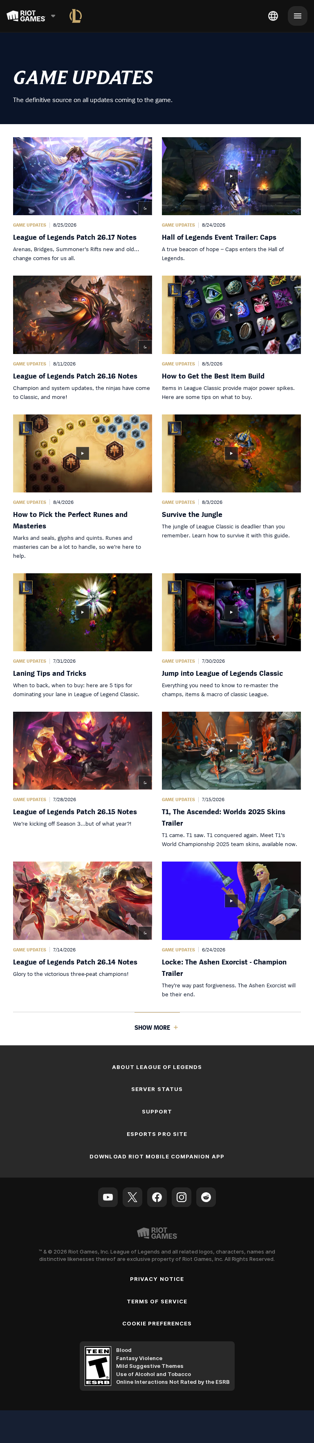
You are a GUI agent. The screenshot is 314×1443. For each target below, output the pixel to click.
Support (157, 1111)
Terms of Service (157, 1301)
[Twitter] (132, 1197)
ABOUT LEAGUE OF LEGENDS (157, 1067)
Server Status (157, 1089)
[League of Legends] (75, 16)
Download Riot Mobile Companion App (157, 1156)
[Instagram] (181, 1197)
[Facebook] (157, 1197)
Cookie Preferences (157, 1323)
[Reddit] (206, 1197)
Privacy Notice (157, 1279)
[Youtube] (108, 1197)
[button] (82, 200)
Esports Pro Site (157, 1134)
